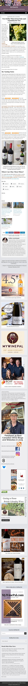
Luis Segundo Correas (19, 234)
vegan (18, 235)
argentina (8, 234)
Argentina (10, 16)
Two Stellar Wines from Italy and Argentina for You (14, 20)
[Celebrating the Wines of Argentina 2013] (7, 221)
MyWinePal (14, 7)
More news (3, 676)
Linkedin (23, 232)
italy (16, 16)
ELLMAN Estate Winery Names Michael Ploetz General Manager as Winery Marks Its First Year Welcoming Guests (13, 655)
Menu (4, 13)
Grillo (14, 16)
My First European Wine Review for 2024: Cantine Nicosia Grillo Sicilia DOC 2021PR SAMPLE (7, 211)
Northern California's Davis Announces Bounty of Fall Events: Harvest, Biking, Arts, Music (13, 649)
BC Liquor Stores (8, 175)
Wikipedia (22, 57)
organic (13, 235)
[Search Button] (26, 12)
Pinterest (17, 232)
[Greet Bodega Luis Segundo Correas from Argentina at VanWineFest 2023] (18, 205)
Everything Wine (15, 178)
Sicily (16, 235)
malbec (24, 234)
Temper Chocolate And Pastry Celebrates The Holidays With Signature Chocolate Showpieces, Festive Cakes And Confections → (14, 262)
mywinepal (10, 22)
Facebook (11, 232)
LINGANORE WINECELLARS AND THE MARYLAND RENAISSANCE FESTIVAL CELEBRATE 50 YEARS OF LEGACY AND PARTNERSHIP (13, 661)
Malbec (18, 16)
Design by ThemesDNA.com (14, 684)
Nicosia (10, 235)
